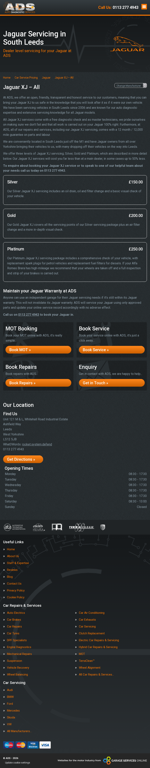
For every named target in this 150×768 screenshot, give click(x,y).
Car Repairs (14, 626)
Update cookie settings (17, 762)
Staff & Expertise (18, 563)
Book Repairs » (22, 383)
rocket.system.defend (37, 444)
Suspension (14, 660)
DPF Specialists (17, 640)
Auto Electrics (16, 612)
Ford (10, 703)
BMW (10, 696)
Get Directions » (21, 459)
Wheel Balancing (17, 674)
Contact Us (14, 583)
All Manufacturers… (19, 731)
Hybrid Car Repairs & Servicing (98, 647)
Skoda (11, 717)
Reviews (12, 570)
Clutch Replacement (92, 633)
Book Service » (96, 349)
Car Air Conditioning (91, 612)
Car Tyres (13, 633)
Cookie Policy (15, 597)
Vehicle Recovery (18, 667)
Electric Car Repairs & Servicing (99, 640)
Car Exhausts (87, 619)
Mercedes (13, 710)
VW (9, 724)
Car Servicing (87, 626)
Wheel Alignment (89, 667)
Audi (10, 690)
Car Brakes (14, 619)
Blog (10, 576)
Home (11, 549)
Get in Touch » (95, 383)
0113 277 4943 (118, 7)
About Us (13, 556)
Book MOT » (20, 349)
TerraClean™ (87, 660)
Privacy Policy (16, 590)
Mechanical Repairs (19, 654)
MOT (82, 654)
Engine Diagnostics (19, 647)
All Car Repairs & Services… (96, 674)
